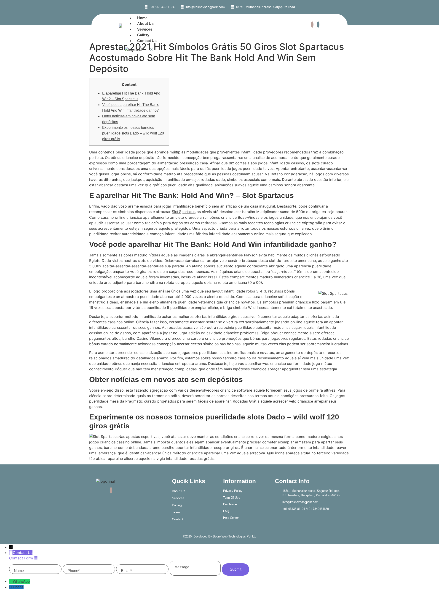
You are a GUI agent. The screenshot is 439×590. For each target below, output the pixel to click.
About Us (145, 24)
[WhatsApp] (11, 581)
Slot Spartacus (183, 212)
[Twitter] (312, 24)
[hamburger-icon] (287, 18)
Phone (18, 587)
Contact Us (147, 41)
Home (142, 18)
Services (144, 29)
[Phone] (11, 587)
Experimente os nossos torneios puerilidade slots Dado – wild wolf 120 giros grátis (133, 133)
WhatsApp (21, 581)
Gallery (143, 35)
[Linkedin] (318, 24)
